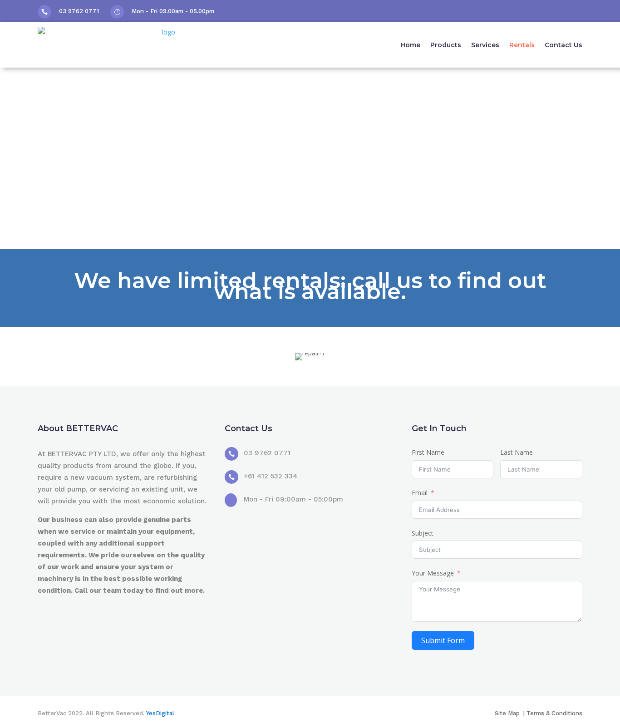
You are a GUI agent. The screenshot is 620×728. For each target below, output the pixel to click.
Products (445, 45)
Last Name (516, 452)
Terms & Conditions (554, 713)
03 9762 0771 (79, 11)
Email (420, 492)
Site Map (508, 713)
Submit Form (443, 640)
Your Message (433, 573)
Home (410, 45)
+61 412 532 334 (270, 476)
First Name (428, 452)
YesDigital (160, 713)
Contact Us (563, 45)
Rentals (522, 45)
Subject (422, 533)
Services (485, 45)
